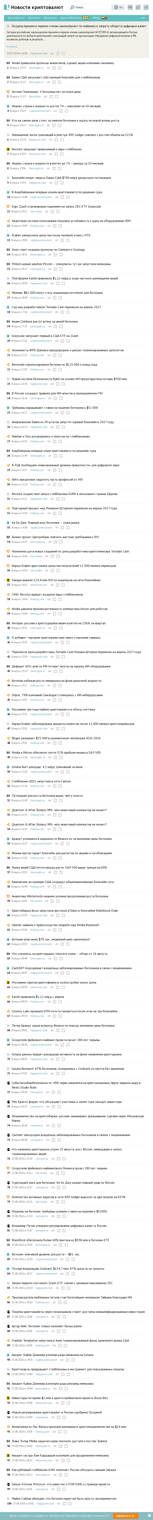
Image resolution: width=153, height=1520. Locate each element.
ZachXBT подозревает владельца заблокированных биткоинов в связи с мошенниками (72, 968)
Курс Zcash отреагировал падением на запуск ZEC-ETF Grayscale (56, 206)
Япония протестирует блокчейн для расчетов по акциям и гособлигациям (62, 853)
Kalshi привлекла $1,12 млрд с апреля (38, 997)
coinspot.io (36, 1092)
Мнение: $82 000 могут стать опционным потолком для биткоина (57, 293)
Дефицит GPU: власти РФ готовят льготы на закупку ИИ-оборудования (61, 666)
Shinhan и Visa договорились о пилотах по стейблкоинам (51, 436)
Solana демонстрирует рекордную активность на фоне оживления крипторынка (67, 1054)
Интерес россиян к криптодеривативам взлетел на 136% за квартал (59, 623)
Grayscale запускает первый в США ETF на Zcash (45, 336)
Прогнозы (50, 17)
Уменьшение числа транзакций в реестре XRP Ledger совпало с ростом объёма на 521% (72, 135)
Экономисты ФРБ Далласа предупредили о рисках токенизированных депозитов (68, 350)
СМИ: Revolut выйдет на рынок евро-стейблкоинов (47, 594)
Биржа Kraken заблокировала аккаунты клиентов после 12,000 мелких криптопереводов (73, 724)
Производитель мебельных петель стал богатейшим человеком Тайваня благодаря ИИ (72, 1297)
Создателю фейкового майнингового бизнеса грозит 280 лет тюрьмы (59, 1168)
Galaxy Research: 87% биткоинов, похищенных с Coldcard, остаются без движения (68, 1069)
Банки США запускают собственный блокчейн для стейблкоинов (56, 77)
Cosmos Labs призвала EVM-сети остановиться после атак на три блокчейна (64, 1011)
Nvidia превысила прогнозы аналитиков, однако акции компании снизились (63, 63)
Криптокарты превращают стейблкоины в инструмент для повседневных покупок (68, 1369)
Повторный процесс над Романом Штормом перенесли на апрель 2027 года (64, 508)
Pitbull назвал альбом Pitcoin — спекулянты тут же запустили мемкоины (61, 264)
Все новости (16, 17)
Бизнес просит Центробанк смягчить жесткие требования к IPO (55, 537)
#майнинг (12, 46)
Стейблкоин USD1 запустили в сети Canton (41, 781)
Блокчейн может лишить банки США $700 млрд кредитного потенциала (61, 178)
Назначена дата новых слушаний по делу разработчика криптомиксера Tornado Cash (70, 551)
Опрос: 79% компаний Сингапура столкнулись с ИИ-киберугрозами (57, 695)
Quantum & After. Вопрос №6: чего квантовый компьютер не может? (59, 810)
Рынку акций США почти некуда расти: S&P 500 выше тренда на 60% (59, 867)
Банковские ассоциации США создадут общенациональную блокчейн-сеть (63, 882)
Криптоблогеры (71, 17)
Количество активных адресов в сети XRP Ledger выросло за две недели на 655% (69, 1197)
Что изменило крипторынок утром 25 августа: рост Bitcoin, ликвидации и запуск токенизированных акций (67, 1151)
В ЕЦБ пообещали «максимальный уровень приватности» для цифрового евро (66, 465)
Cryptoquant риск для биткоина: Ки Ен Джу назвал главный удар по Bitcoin (63, 1183)
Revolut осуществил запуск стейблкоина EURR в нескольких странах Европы (65, 494)
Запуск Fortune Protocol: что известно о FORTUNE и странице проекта (61, 1484)
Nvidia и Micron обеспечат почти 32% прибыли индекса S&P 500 (56, 752)
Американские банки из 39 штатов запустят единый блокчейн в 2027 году (63, 422)
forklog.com (37, 226)
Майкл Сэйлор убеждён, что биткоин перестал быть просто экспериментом (64, 1498)
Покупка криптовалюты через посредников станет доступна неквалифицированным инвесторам (78, 1312)
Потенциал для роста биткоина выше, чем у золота (47, 796)
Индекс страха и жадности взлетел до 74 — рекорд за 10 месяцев (58, 163)
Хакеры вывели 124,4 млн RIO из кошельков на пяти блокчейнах (56, 580)
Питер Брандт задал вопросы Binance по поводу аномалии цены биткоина (63, 1025)
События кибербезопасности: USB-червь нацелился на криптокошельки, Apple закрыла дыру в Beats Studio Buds (76, 1085)
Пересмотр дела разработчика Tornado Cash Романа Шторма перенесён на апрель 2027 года (76, 652)
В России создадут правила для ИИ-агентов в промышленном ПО (57, 393)
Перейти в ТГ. (125, 1516)
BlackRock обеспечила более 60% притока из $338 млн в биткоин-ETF (60, 1240)
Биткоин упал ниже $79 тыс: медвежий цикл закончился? (51, 939)
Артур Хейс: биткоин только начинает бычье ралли (47, 1326)
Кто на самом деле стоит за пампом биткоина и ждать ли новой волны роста (65, 120)
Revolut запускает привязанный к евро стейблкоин (46, 149)
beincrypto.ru (36, 67)
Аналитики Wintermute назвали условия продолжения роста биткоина (60, 896)
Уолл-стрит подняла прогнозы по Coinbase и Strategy (48, 249)
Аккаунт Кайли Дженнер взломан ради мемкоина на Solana (52, 1355)
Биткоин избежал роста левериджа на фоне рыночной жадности (56, 681)
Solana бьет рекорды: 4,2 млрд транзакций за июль (47, 767)
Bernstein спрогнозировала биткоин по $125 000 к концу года (54, 364)
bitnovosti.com (37, 154)
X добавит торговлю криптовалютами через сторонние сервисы (56, 637)
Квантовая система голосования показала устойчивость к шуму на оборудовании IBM (71, 221)
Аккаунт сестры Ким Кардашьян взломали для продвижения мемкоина (60, 1455)
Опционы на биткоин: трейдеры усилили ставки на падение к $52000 (59, 1211)
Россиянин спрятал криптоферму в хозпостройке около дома (54, 982)
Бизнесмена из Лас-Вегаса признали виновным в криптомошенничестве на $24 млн (69, 1427)
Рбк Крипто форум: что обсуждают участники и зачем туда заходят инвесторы (67, 1102)
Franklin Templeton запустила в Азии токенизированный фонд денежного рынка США (70, 1340)
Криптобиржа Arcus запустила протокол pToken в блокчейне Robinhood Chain (65, 910)
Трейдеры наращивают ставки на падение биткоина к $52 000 (55, 408)
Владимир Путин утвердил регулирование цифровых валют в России (59, 1226)
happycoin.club (38, 53)
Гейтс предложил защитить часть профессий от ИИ (47, 479)
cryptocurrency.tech (40, 111)
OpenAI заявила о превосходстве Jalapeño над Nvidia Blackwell (55, 925)
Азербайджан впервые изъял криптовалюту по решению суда (54, 451)
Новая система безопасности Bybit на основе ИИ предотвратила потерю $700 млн (69, 379)
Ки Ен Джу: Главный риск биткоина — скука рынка (45, 522)
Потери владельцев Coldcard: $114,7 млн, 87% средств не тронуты (58, 1269)
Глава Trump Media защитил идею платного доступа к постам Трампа (59, 1441)
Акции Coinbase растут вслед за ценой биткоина (45, 321)
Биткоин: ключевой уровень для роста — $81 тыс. (46, 1254)
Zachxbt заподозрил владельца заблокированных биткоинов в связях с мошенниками (71, 1135)
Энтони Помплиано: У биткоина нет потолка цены (46, 92)
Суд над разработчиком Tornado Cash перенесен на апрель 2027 (56, 307)
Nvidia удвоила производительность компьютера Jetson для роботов (60, 609)
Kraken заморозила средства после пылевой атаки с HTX (51, 235)
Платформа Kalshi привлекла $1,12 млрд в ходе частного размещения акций (65, 278)
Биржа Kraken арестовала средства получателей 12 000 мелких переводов (64, 566)
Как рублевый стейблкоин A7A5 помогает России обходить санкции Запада (64, 1470)
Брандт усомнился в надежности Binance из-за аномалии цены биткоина (62, 839)
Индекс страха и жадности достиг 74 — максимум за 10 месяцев (56, 106)
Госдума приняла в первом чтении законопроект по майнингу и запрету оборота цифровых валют (79, 26)
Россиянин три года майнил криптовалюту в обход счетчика (53, 709)
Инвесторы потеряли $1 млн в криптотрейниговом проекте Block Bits (60, 1398)
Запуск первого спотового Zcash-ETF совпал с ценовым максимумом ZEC (62, 1283)
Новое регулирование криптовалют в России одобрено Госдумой (57, 1412)
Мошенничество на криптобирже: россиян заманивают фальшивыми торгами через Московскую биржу (78, 1118)
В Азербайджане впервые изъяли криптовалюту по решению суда (57, 192)
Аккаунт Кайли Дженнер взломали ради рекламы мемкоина (52, 1383)
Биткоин (34, 17)
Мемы (96, 17)
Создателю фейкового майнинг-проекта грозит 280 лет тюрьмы (56, 1040)
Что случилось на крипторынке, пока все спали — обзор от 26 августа (59, 954)
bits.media (35, 96)
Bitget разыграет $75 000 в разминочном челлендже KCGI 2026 (56, 738)
